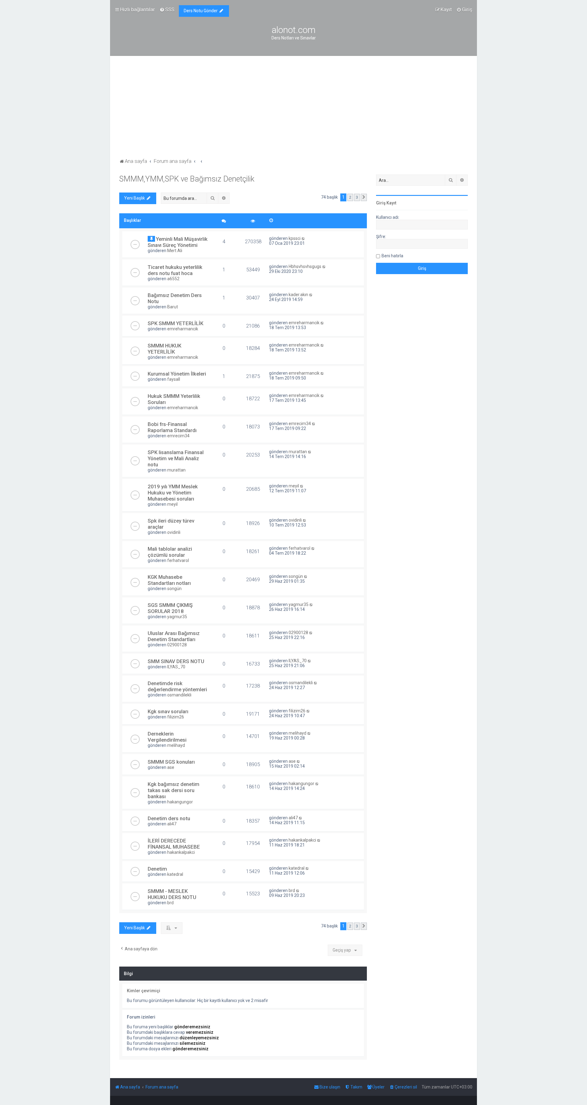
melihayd (176, 745)
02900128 (177, 644)
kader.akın (298, 294)
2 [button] (350, 197)
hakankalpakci (181, 852)
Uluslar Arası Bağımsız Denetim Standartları (174, 636)
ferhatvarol (178, 560)
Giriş (381, 202)
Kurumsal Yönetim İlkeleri (177, 374)
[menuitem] (167, 9)
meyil (172, 504)
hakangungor (180, 801)
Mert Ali (174, 250)
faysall (173, 379)
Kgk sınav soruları (168, 711)
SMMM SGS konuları (171, 762)
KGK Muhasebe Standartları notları (169, 580)
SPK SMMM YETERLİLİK (175, 323)
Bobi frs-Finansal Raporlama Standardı (172, 427)
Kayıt (391, 202)
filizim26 (175, 716)
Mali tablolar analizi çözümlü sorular (170, 552)
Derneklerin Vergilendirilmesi (167, 737)
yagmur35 (177, 616)
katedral (175, 874)
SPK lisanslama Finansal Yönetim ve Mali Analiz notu (176, 458)
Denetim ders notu (169, 818)
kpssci (295, 238)
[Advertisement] (293, 111)
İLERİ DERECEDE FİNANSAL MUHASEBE (174, 844)
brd (170, 902)
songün (174, 588)
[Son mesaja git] (303, 238)
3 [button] (357, 197)
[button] (364, 197)
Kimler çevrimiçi (143, 990)
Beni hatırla (392, 255)
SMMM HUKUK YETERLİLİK (164, 349)
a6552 (173, 278)
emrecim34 (178, 435)
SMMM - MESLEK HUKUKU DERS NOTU (172, 894)
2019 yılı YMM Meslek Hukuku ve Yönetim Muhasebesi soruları (173, 492)
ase (170, 767)
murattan (176, 470)
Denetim (157, 869)
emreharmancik (182, 328)
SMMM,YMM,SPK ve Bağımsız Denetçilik (186, 178)
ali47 (171, 823)
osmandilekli (179, 694)
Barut (172, 306)
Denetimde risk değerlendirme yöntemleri (177, 686)
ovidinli (173, 532)
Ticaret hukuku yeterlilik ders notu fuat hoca (175, 270)
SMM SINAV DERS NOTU (176, 661)
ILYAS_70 (176, 666)
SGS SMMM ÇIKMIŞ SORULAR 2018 (170, 608)
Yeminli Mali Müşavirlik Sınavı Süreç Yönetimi (178, 242)
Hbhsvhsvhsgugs (305, 266)
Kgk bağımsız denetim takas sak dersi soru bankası (173, 790)
